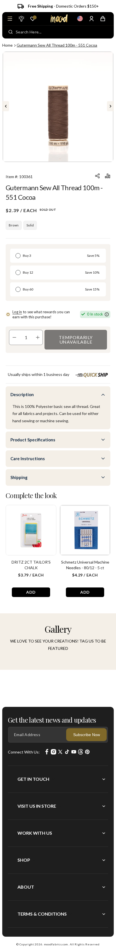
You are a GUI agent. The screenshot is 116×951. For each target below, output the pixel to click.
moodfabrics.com (56, 944)
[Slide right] (110, 106)
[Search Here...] (10, 32)
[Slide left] (5, 106)
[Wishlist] (32, 18)
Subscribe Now (86, 734)
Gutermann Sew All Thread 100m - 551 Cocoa (57, 45)
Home (7, 45)
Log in (17, 312)
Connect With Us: (24, 752)
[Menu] (9, 18)
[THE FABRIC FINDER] (21, 18)
